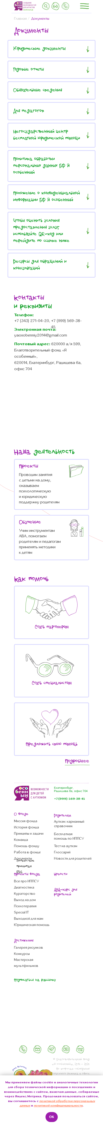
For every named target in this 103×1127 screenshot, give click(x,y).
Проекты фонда (27, 874)
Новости (60, 874)
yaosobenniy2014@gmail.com (40, 335)
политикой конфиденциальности (58, 1105)
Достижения (24, 940)
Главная (20, 18)
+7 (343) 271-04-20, (32, 321)
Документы (40, 18)
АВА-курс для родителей (65, 892)
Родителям (62, 815)
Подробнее (77, 761)
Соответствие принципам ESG (25, 866)
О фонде (21, 814)
